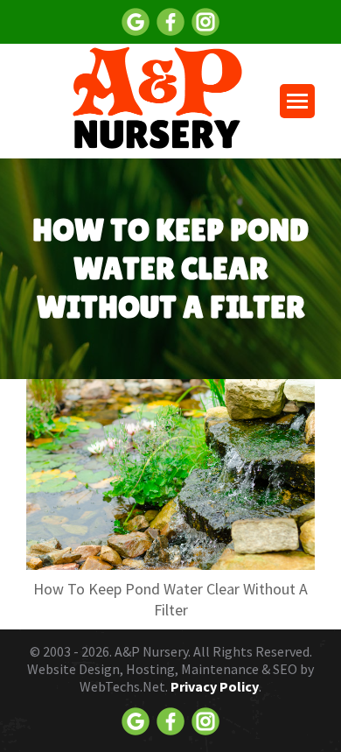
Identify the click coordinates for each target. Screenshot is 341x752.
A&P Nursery (151, 651)
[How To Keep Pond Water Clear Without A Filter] (170, 475)
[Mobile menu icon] (297, 101)
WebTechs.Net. (124, 686)
